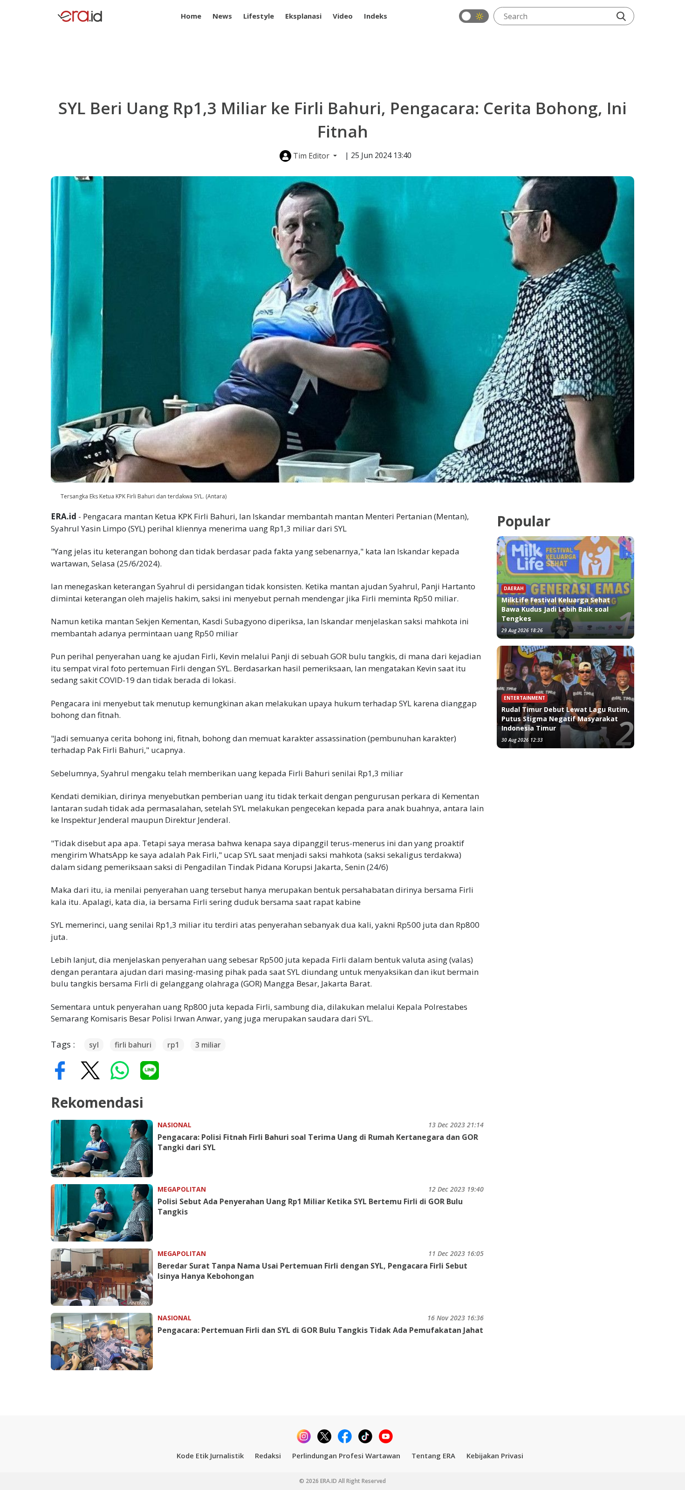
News (222, 16)
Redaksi (268, 1455)
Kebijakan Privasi (494, 1455)
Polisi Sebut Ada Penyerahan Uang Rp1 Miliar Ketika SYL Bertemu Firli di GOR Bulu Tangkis (310, 1206)
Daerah (514, 588)
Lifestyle (258, 16)
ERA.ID (329, 1481)
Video (343, 16)
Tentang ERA (433, 1455)
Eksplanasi (303, 16)
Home (191, 16)
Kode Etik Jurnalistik (210, 1455)
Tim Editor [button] (311, 156)
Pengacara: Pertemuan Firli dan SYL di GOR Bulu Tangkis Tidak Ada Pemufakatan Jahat (320, 1330)
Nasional (175, 1124)
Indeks (375, 16)
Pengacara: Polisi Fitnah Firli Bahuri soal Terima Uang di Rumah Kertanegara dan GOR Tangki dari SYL (318, 1142)
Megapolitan (182, 1189)
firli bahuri (133, 1045)
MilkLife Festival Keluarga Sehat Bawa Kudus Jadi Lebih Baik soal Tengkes (555, 609)
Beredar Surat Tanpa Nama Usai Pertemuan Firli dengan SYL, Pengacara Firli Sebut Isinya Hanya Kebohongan (312, 1271)
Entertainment (524, 698)
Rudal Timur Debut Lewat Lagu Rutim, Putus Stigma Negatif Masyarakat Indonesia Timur (565, 718)
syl (94, 1045)
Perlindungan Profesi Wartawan (346, 1455)
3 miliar (208, 1045)
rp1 (173, 1045)
